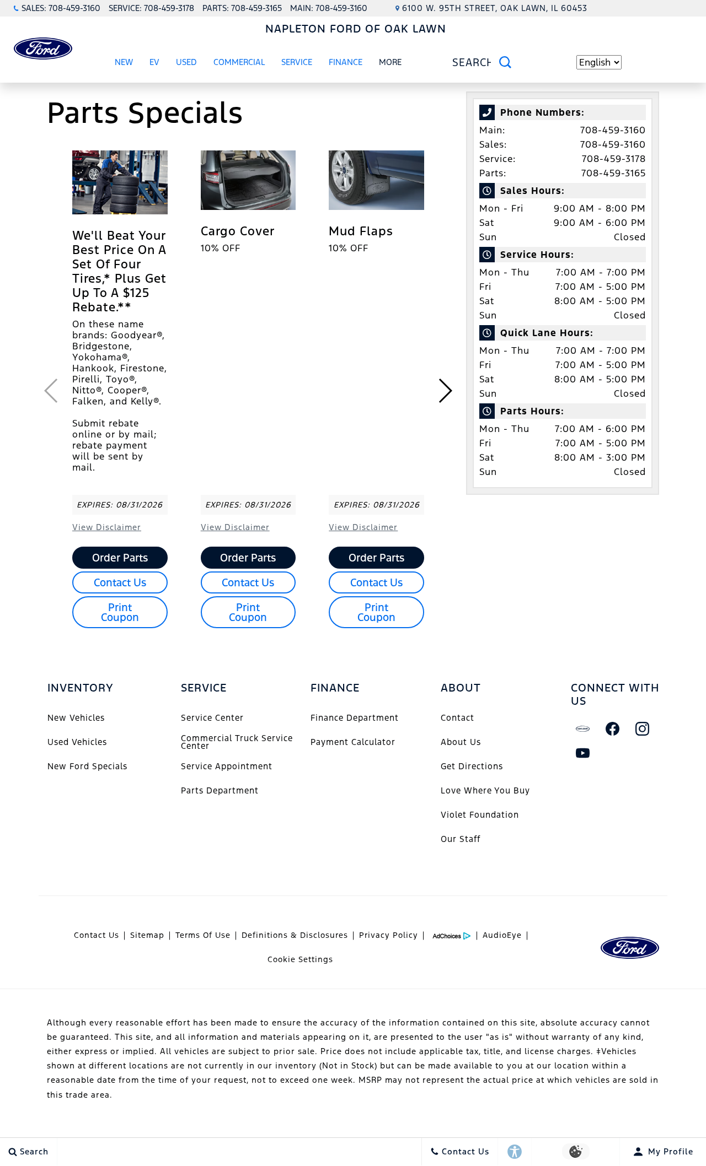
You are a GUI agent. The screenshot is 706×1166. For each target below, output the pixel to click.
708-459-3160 (613, 130)
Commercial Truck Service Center (237, 742)
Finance (345, 62)
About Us (461, 742)
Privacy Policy (388, 935)
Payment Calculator (353, 742)
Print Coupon (120, 612)
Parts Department (220, 790)
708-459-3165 (613, 173)
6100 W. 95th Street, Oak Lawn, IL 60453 (494, 8)
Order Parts (120, 557)
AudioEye (502, 935)
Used (186, 62)
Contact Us (120, 582)
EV (154, 62)
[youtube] (583, 753)
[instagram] (642, 729)
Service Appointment (226, 766)
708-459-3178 (614, 159)
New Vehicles (76, 717)
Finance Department (355, 717)
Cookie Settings (300, 959)
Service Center (212, 717)
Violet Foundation (480, 814)
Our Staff (460, 839)
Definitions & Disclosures (295, 935)
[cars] (583, 729)
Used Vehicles (77, 742)
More (390, 64)
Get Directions (472, 766)
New (124, 62)
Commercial (239, 62)
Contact (457, 717)
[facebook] (613, 729)
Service (296, 62)
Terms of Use (203, 935)
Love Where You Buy (485, 790)
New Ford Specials (87, 766)
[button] (444, 391)
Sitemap (147, 935)
